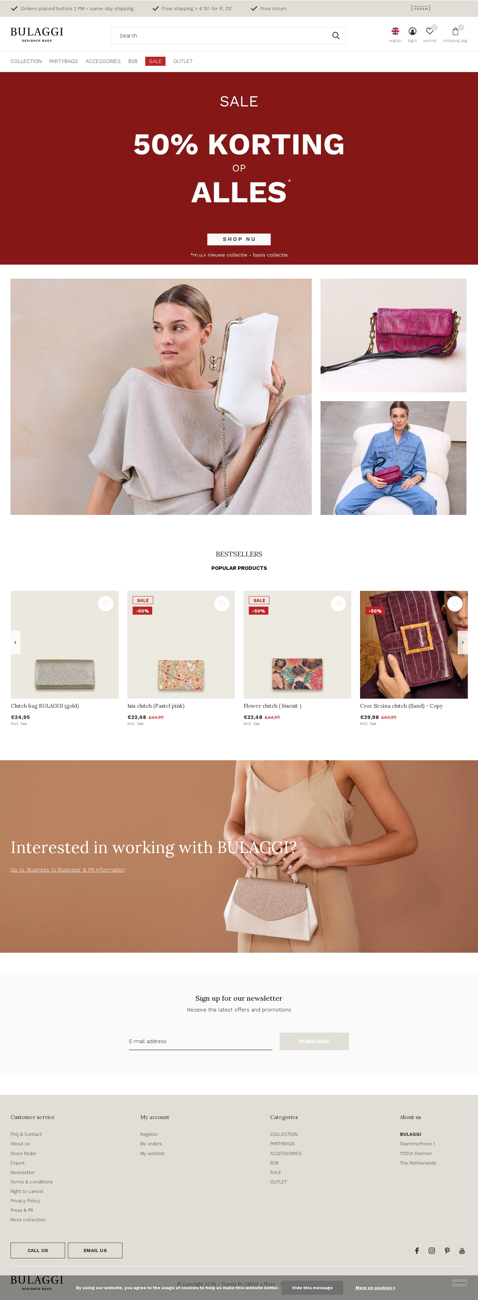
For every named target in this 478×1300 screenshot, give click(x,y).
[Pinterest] (447, 1250)
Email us (95, 1250)
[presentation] (15, 642)
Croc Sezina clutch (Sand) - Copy (401, 706)
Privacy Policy (25, 1200)
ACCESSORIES (103, 61)
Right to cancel (26, 1191)
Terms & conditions (31, 1181)
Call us (38, 1250)
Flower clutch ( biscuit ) (272, 706)
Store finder (23, 1153)
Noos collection (27, 1219)
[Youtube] (462, 1250)
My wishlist (152, 1153)
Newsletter (22, 1172)
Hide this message (312, 1287)
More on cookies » (375, 1287)
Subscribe (314, 1041)
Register (149, 1134)
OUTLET (183, 61)
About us (20, 1143)
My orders (151, 1143)
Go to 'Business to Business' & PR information (67, 870)
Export (17, 1163)
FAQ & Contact (26, 1134)
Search (336, 35)
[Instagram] (432, 1250)
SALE (155, 61)
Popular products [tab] (239, 568)
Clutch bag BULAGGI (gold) (45, 706)
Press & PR (21, 1210)
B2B (133, 61)
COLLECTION (26, 61)
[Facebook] (417, 1250)
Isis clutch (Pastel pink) (155, 706)
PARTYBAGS (63, 61)
